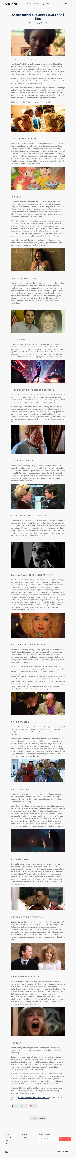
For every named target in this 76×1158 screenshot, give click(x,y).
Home (29, 4)
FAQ (47, 4)
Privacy (24, 1137)
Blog (42, 4)
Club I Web (65, 1151)
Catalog (36, 4)
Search (24, 1134)
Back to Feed (39, 1118)
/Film (12, 1100)
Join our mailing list (44, 1134)
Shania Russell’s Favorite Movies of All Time (33, 1097)
